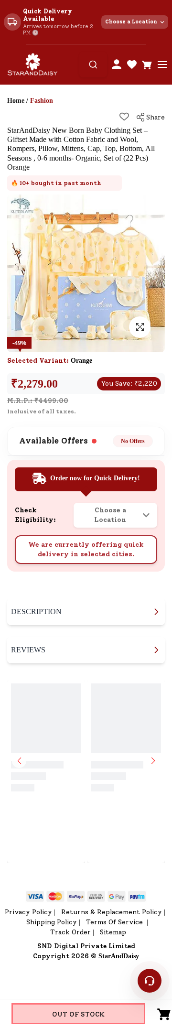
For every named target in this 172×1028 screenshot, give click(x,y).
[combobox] (93, 64)
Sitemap (113, 932)
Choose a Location (131, 22)
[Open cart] (147, 64)
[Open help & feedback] (149, 980)
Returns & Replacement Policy (111, 912)
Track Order (70, 932)
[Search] (93, 64)
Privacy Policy (28, 912)
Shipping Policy (51, 922)
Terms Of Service (115, 922)
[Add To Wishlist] (124, 116)
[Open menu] (162, 64)
